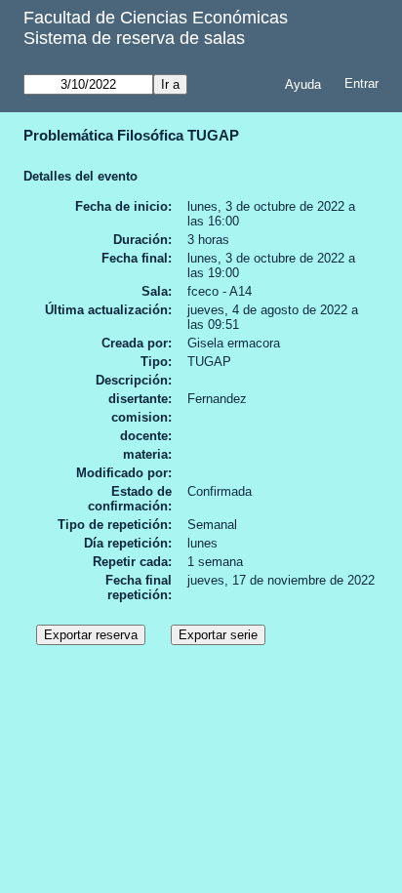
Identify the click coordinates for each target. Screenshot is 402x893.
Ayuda (303, 84)
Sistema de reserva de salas (134, 38)
